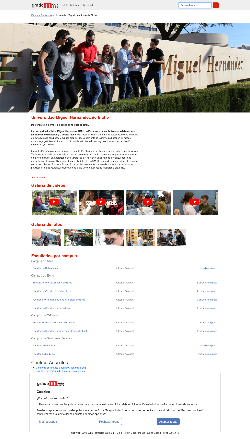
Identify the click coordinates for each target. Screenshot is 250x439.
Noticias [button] (74, 5)
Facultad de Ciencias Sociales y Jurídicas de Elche (59, 299)
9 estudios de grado (207, 299)
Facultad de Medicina (44, 354)
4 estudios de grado (207, 354)
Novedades (89, 5)
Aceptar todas (168, 421)
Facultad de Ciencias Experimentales (52, 291)
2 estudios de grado (207, 291)
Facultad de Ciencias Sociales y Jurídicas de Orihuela (60, 331)
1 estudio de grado (207, 268)
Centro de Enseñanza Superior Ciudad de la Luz (61, 367)
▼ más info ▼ (38, 177)
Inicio (65, 5)
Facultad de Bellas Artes (45, 268)
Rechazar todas (109, 421)
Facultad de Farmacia (44, 345)
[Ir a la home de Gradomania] (45, 5)
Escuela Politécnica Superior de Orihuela (54, 322)
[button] (85, 177)
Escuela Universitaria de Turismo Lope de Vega (60, 371)
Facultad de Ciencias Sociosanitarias (52, 308)
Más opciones (48, 421)
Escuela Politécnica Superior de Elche (52, 282)
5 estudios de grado (207, 282)
